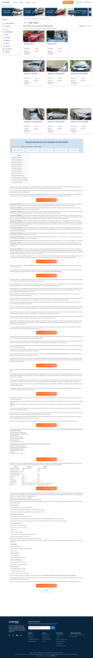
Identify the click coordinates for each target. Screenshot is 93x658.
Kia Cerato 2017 (52, 44)
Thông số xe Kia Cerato (18, 182)
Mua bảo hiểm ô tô (46, 634)
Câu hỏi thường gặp (46, 639)
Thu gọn (46, 590)
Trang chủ (4, 6)
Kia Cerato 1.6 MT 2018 (30, 73)
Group (54, 655)
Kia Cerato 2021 (28, 44)
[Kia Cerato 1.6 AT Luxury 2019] (80, 66)
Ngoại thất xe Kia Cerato (17, 164)
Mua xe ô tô (30, 634)
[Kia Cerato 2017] (57, 36)
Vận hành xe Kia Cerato (17, 171)
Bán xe (21, 2)
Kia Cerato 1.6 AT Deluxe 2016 (56, 73)
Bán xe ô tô (30, 636)
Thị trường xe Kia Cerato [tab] (32, 150)
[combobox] (58, 18)
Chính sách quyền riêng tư (62, 639)
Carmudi (46, 575)
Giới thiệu (27, 2)
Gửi (52, 627)
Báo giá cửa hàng (32, 641)
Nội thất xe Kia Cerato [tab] (75, 150)
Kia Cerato (12, 186)
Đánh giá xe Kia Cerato (17, 162)
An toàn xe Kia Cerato (17, 173)
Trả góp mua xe (45, 636)
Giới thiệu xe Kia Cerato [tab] (18, 150)
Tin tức (34, 2)
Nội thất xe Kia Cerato (17, 166)
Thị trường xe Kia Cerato (17, 159)
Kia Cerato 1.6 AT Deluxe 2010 (56, 121)
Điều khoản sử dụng (60, 641)
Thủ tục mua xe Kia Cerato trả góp (20, 180)
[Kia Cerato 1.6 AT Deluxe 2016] (57, 66)
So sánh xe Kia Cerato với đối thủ (20, 177)
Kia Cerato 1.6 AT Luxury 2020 (79, 121)
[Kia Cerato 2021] (34, 36)
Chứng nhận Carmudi (60, 645)
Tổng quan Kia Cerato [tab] (47, 150)
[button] (11, 23)
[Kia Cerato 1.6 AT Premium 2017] (34, 114)
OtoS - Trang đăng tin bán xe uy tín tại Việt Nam (77, 635)
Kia (23, 279)
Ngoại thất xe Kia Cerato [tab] (61, 150)
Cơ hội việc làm (59, 643)
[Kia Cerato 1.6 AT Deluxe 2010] (57, 114)
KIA (8, 6)
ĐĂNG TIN (69, 2)
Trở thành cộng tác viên (33, 639)
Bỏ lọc (26, 22)
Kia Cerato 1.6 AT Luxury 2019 (79, 73)
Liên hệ (43, 641)
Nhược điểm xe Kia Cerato (17, 175)
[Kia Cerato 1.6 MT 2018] (34, 66)
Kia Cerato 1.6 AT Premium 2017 (33, 121)
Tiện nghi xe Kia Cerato (17, 168)
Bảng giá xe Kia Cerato (17, 157)
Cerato (11, 6)
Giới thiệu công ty (60, 634)
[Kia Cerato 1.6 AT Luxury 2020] (80, 114)
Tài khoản (88, 2)
